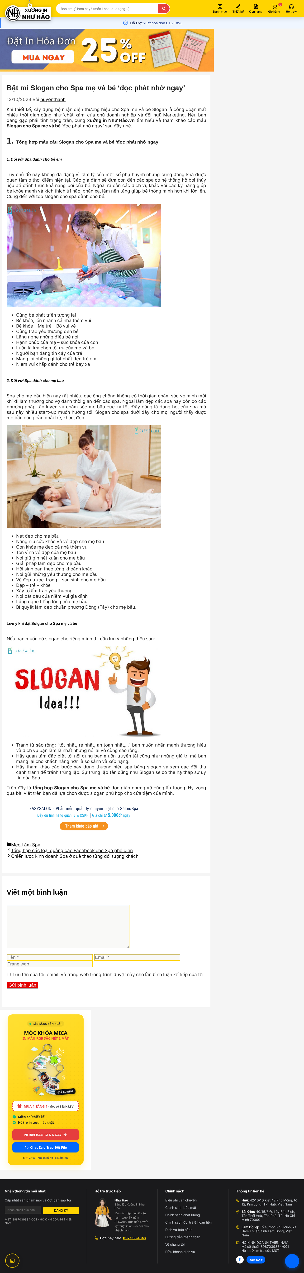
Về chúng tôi (175, 1244)
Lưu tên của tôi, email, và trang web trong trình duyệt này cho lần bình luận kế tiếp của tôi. (109, 974)
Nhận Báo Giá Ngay (43, 1134)
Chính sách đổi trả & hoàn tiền (188, 1222)
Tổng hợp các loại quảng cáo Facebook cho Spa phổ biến (72, 850)
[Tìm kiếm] (164, 8)
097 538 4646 (134, 1238)
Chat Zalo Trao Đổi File (48, 1147)
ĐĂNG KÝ (61, 1210)
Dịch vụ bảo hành (178, 1230)
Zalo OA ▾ (255, 1260)
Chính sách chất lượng (182, 1215)
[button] (291, 8)
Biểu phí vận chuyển (181, 1200)
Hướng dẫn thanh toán (182, 1237)
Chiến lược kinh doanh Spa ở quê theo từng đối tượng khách (74, 856)
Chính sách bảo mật (180, 1207)
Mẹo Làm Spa (25, 845)
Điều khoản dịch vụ (180, 1252)
